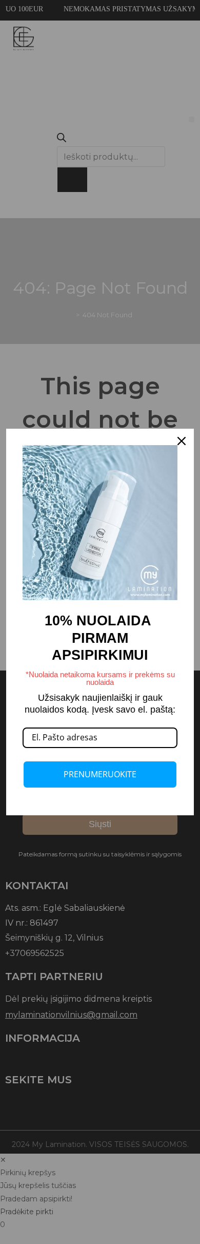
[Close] (181, 441)
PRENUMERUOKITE (100, 774)
